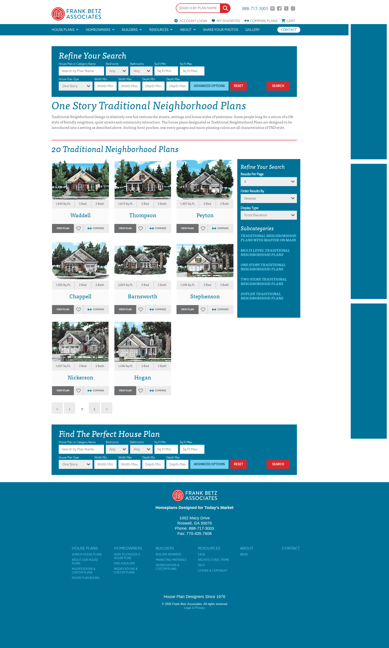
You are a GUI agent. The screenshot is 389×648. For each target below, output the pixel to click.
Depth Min (148, 79)
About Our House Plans (85, 561)
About (186, 29)
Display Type (249, 208)
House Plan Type (69, 79)
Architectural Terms (213, 560)
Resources (158, 29)
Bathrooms (137, 64)
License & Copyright (213, 571)
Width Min (100, 79)
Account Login (193, 20)
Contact (289, 29)
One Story (70, 86)
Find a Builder (124, 563)
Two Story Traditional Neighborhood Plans (264, 281)
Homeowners (98, 29)
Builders (130, 29)
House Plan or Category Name (77, 64)
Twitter (286, 8)
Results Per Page (252, 174)
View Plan (63, 228)
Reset (238, 86)
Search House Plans (87, 554)
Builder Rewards (168, 554)
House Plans (63, 29)
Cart (291, 20)
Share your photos (220, 29)
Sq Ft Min (160, 64)
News (244, 554)
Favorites (228, 20)
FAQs (201, 554)
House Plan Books (85, 578)
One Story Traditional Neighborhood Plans (263, 266)
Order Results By (252, 191)
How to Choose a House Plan (127, 556)
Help (201, 565)
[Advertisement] (369, 91)
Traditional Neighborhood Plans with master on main (268, 237)
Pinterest (272, 8)
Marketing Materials (171, 560)
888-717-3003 (255, 8)
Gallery (252, 29)
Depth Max (173, 79)
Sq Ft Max (186, 64)
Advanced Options (209, 86)
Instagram (293, 8)
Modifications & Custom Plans (83, 570)
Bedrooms (112, 64)
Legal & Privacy (194, 607)
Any (112, 70)
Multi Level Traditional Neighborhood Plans (265, 252)
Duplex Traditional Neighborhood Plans (262, 296)
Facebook (279, 8)
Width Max (124, 79)
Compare (263, 20)
